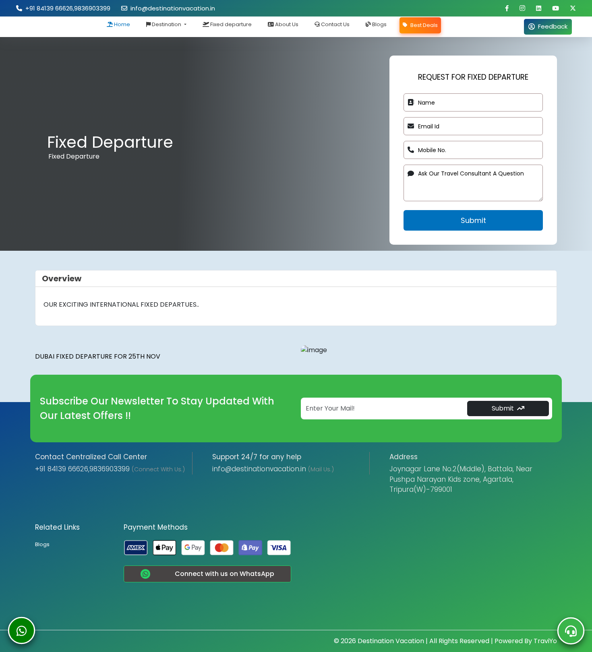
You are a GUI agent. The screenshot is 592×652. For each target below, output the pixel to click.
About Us (286, 24)
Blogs (379, 24)
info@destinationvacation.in (171, 8)
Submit (473, 220)
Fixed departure (230, 24)
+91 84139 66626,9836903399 (66, 8)
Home (121, 24)
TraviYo (545, 641)
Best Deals (423, 25)
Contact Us (335, 24)
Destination (166, 24)
